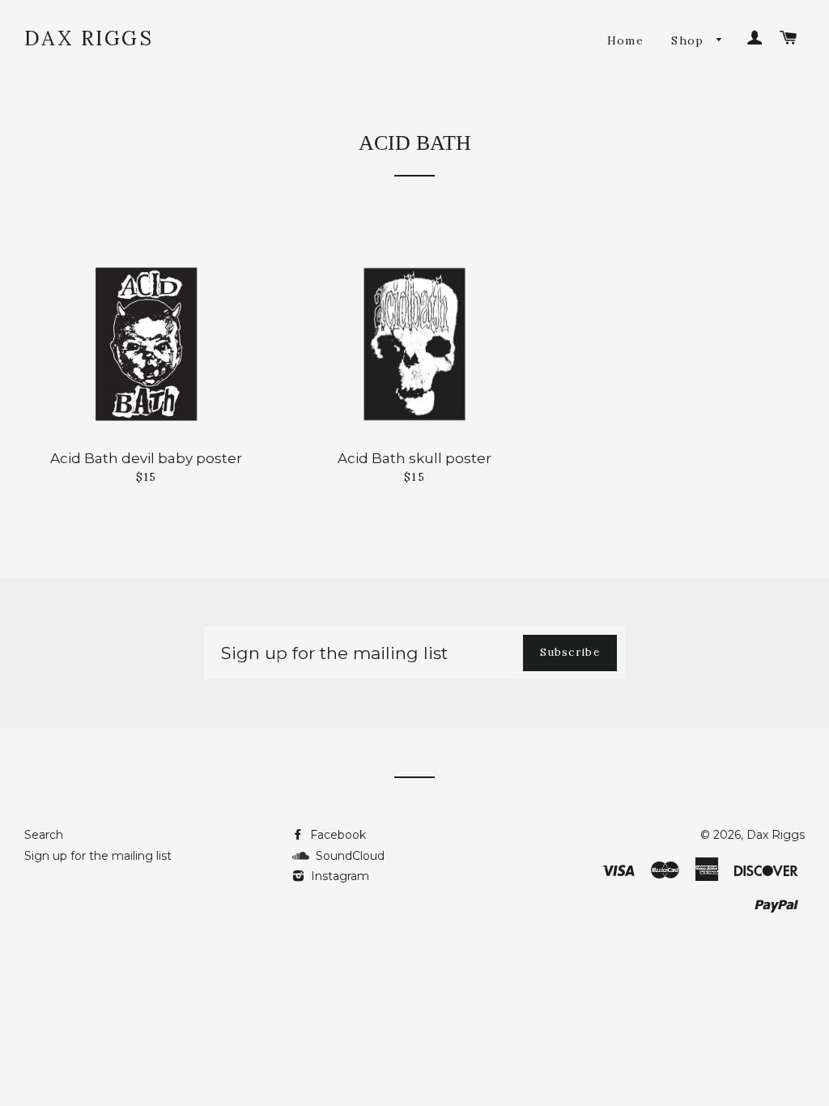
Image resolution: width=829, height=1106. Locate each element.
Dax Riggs (89, 38)
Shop (689, 40)
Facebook (336, 834)
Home (625, 40)
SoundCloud (347, 856)
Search (43, 834)
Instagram (338, 876)
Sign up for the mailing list (98, 856)
